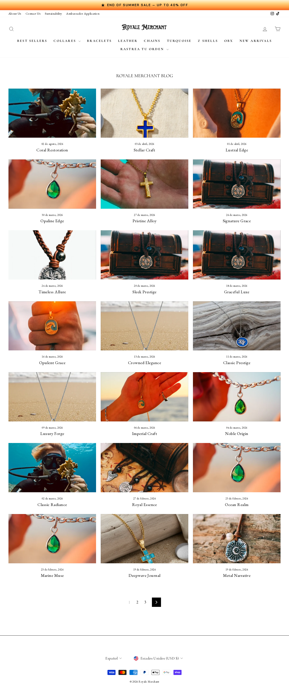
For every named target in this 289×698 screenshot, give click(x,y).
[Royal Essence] (144, 467)
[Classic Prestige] (237, 326)
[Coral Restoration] (52, 113)
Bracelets (99, 41)
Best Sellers (32, 41)
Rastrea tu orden (142, 49)
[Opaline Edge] (52, 184)
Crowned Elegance (144, 362)
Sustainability (53, 13)
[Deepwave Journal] (144, 538)
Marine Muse (52, 575)
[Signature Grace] (237, 184)
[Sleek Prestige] (144, 255)
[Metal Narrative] (237, 538)
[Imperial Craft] (144, 396)
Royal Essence (144, 504)
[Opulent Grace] (52, 326)
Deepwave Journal (144, 575)
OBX (228, 41)
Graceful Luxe (236, 292)
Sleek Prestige (144, 292)
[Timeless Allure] (52, 255)
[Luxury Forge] (52, 396)
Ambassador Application (82, 13)
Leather (128, 41)
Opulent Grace (52, 362)
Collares (65, 41)
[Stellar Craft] (144, 113)
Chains (152, 41)
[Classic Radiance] (52, 467)
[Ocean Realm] (237, 467)
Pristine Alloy (144, 221)
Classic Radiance (52, 504)
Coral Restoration (52, 150)
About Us (14, 13)
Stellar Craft (144, 150)
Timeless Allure (52, 292)
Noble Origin (236, 433)
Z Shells (208, 41)
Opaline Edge (52, 221)
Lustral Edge (237, 150)
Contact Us (33, 13)
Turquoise (179, 41)
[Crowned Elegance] (144, 326)
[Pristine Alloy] (144, 184)
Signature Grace (237, 221)
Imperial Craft (144, 433)
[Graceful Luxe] (237, 255)
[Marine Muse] (52, 538)
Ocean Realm (236, 504)
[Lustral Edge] (237, 113)
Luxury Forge (52, 433)
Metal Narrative (237, 575)
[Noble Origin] (237, 396)
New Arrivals (255, 41)
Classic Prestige (236, 362)
